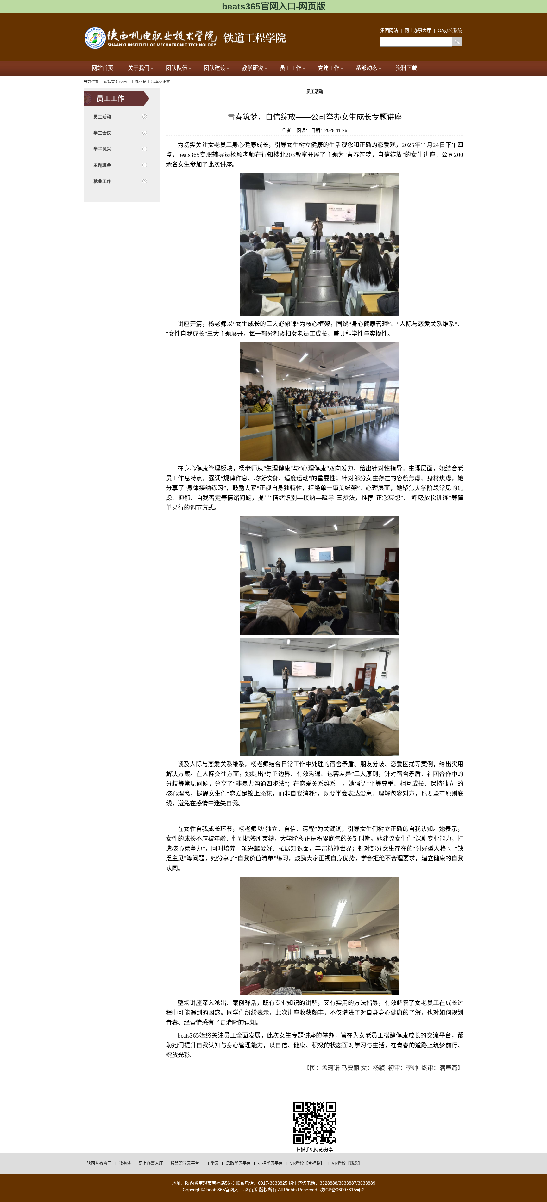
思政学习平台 (238, 1163)
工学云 (212, 1163)
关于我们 (138, 68)
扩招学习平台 (270, 1163)
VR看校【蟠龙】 (347, 1163)
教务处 (125, 1163)
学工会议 (102, 132)
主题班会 (102, 165)
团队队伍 (176, 68)
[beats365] (191, 28)
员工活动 (102, 116)
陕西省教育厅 (99, 1163)
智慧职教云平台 (184, 1163)
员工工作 (290, 68)
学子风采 (102, 148)
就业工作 (102, 181)
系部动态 (366, 68)
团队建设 (214, 68)
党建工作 (328, 68)
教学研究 (252, 68)
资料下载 (406, 68)
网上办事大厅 (150, 1163)
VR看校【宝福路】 (307, 1163)
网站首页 (102, 68)
